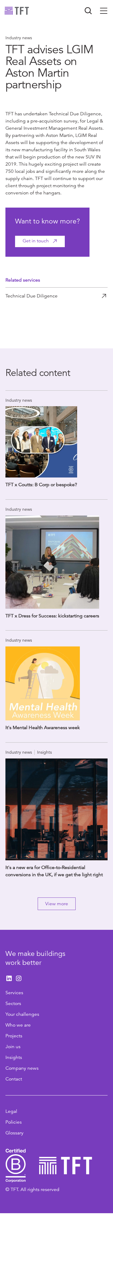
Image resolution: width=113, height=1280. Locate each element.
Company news (22, 1068)
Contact (13, 1079)
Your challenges (22, 1014)
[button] (103, 10)
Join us (12, 1047)
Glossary (14, 1133)
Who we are (18, 1025)
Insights (13, 1057)
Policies (13, 1122)
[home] (17, 11)
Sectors (13, 1004)
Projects (13, 1036)
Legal (11, 1111)
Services (14, 993)
